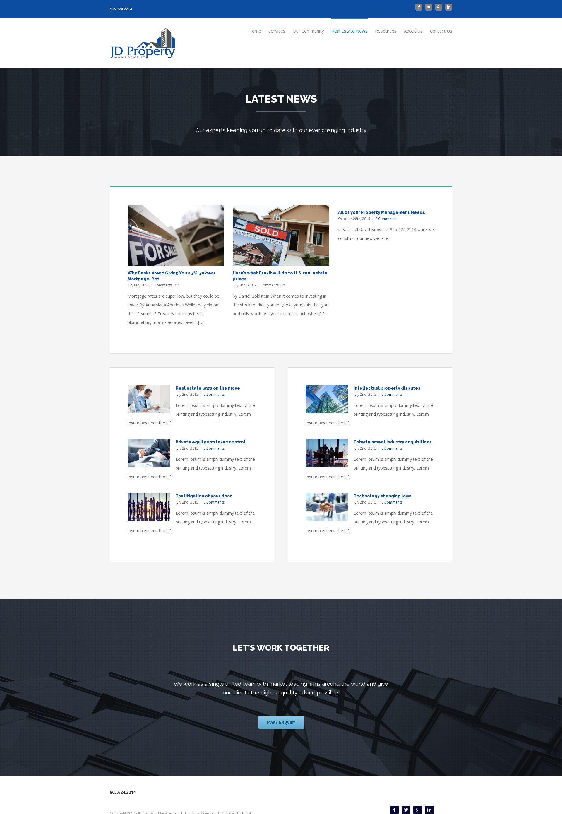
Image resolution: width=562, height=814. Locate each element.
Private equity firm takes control (210, 442)
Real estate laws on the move (208, 388)
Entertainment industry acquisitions (393, 442)
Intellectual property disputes (387, 388)
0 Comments (385, 218)
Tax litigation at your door (204, 496)
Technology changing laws (383, 496)
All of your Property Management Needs (381, 212)
